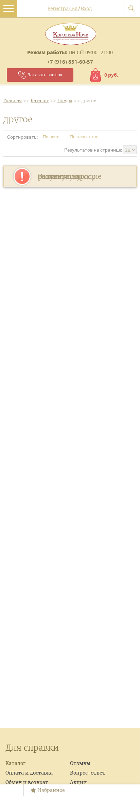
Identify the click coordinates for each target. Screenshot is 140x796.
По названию (85, 136)
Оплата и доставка (29, 773)
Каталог (15, 763)
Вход (86, 8)
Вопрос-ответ (87, 773)
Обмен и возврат (26, 782)
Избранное (50, 790)
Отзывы (80, 763)
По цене (51, 136)
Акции (78, 782)
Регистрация (62, 8)
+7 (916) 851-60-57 (70, 61)
